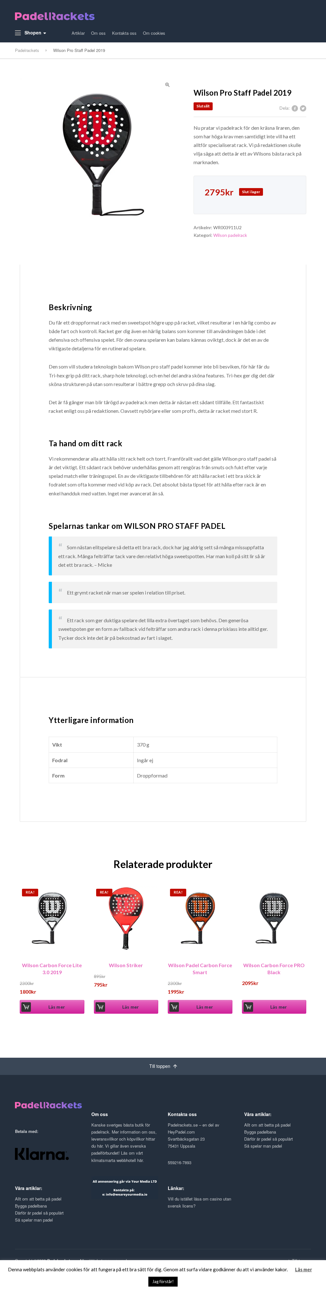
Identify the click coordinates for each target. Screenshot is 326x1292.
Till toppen (160, 1066)
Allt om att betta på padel (267, 1125)
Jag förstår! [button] (163, 1281)
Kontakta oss (124, 33)
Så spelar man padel (263, 1146)
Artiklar (78, 33)
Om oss (98, 33)
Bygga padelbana (260, 1132)
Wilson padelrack (230, 235)
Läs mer (56, 1007)
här (100, 1146)
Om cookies (154, 33)
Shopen (32, 32)
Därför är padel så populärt (268, 1139)
